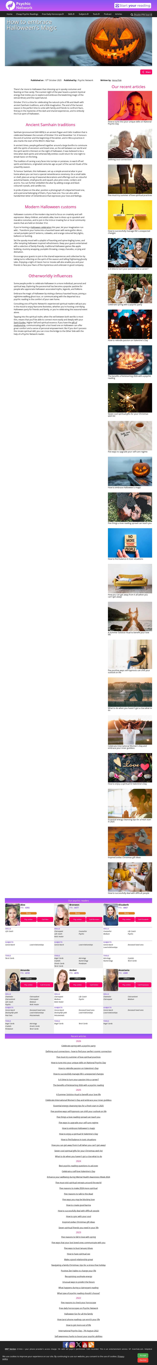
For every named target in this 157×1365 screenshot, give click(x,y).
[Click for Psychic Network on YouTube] (85, 1347)
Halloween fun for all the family (78, 1313)
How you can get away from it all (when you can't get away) (128, 595)
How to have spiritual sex (78, 1254)
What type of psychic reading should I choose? (78, 1293)
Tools (95, 14)
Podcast (107, 14)
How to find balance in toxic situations (125, 559)
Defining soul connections (120, 159)
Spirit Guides (20, 322)
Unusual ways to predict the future (78, 1282)
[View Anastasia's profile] (110, 990)
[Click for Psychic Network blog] (91, 1347)
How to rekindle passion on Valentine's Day (128, 340)
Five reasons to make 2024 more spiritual (78, 1188)
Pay (28, 919)
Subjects (83, 14)
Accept (143, 1355)
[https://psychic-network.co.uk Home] (19, 9)
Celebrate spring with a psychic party (125, 304)
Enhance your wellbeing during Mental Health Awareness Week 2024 (78, 1177)
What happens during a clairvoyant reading (78, 1287)
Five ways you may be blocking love (78, 1199)
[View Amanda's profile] (12, 990)
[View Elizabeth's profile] (110, 925)
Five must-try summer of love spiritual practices (130, 195)
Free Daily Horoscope (52, 14)
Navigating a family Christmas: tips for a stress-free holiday (78, 1265)
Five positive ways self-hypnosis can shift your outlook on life (129, 671)
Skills (70, 14)
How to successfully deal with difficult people (128, 893)
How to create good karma (78, 1205)
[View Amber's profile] (61, 990)
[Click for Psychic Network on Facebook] (66, 1347)
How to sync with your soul (78, 1216)
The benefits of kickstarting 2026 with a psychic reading (129, 377)
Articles (118, 14)
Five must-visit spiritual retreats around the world (78, 1182)
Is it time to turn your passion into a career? (128, 268)
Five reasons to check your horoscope (78, 1302)
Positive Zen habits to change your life (78, 1270)
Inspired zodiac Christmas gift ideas (124, 857)
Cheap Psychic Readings (27, 14)
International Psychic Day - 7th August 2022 (78, 1330)
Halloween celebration (41, 227)
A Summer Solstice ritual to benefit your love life (128, 633)
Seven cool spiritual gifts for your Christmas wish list (128, 415)
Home (9, 14)
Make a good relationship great (78, 1259)
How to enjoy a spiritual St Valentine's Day (127, 783)
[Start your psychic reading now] (132, 5)
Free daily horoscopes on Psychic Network (78, 1308)
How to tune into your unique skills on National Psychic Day (129, 122)
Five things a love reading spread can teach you (130, 523)
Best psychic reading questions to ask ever (78, 1165)
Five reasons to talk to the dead (78, 1194)
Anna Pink (116, 80)
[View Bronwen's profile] (61, 925)
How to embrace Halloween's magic (124, 487)
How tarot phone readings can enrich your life (78, 1319)
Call (45, 919)
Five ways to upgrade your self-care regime (127, 451)
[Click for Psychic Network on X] (79, 1347)
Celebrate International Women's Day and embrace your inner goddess (127, 747)
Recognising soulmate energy (78, 1276)
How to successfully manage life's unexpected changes (129, 232)
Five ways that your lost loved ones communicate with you (78, 1242)
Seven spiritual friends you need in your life (78, 1227)
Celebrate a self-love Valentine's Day (78, 1171)
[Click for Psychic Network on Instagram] (72, 1347)
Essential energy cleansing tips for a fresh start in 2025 (129, 820)
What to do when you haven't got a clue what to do (130, 709)
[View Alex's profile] (12, 925)
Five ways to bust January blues (78, 1248)
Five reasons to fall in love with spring (78, 1237)
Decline (143, 1360)
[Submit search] (131, 14)
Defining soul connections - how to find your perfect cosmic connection (78, 1051)
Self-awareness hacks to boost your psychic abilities (78, 1336)
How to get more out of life (78, 1325)
